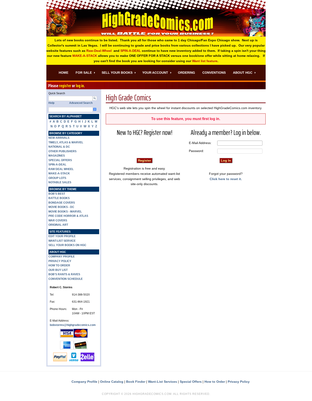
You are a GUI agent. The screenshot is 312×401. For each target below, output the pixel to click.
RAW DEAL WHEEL (61, 169)
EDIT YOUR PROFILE (62, 236)
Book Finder (135, 381)
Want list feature (204, 61)
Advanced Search (81, 103)
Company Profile (84, 381)
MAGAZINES (56, 155)
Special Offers (191, 381)
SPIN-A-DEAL (130, 50)
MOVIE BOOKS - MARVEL (65, 211)
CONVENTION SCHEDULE (65, 278)
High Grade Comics (156, 23)
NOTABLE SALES (59, 182)
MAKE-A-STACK (84, 56)
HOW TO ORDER (59, 265)
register (65, 85)
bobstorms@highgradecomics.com (73, 325)
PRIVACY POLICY (59, 261)
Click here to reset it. (226, 179)
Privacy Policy (239, 381)
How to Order (214, 381)
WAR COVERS (57, 220)
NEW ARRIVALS (58, 137)
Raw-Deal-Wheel (99, 50)
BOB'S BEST (56, 193)
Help (51, 103)
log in (80, 85)
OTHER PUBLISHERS (62, 151)
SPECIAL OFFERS (60, 160)
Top (301, 390)
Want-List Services (162, 381)
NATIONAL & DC (59, 146)
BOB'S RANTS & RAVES (64, 274)
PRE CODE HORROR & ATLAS (68, 216)
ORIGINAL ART (58, 224)
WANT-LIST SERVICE (62, 240)
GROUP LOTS (57, 178)
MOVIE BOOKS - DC (61, 207)
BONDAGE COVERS (61, 202)
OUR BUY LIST (58, 270)
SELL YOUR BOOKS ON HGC (67, 245)
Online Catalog (111, 381)
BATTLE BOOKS (59, 198)
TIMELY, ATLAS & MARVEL (65, 142)
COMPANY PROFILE (61, 256)
